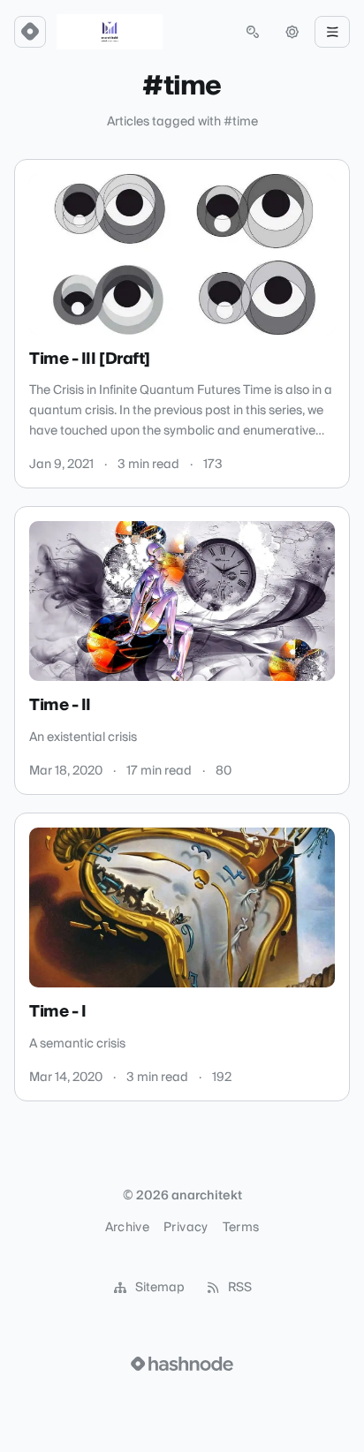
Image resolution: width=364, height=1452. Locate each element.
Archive (127, 1227)
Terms (241, 1227)
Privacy (185, 1227)
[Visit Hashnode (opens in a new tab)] (182, 1363)
